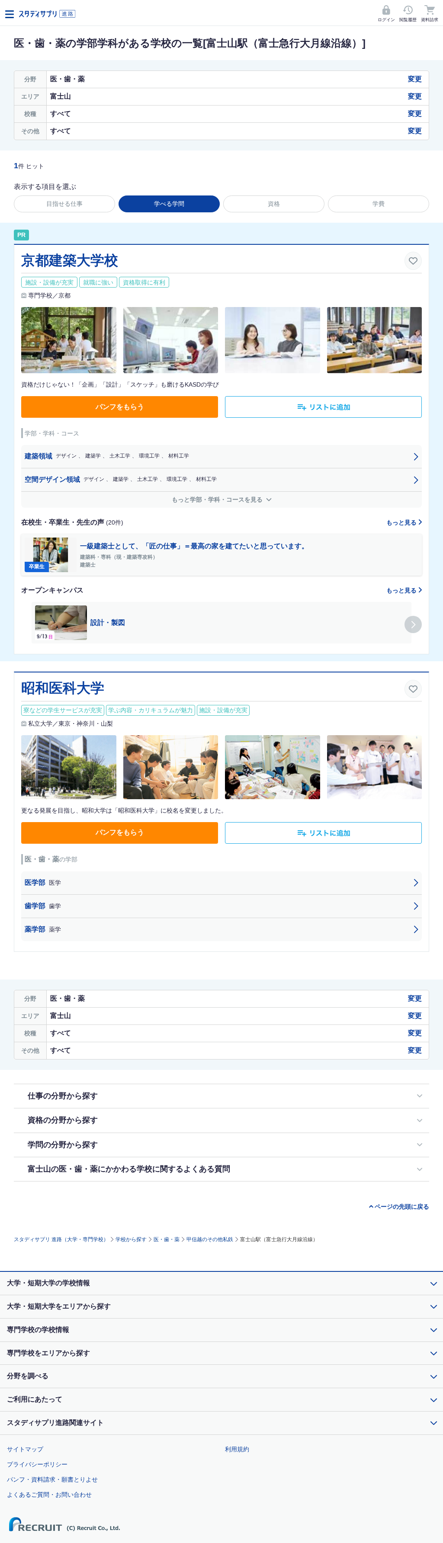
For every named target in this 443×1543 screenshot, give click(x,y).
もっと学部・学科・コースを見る (218, 499)
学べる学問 (169, 203)
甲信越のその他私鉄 (209, 1239)
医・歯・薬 (167, 1239)
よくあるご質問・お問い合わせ (49, 1494)
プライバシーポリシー (37, 1464)
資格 (274, 203)
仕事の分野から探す (63, 1096)
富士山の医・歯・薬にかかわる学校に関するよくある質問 (129, 1169)
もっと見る (402, 522)
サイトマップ (25, 1449)
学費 (378, 203)
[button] (413, 624)
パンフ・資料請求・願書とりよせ (52, 1479)
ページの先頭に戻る (402, 1206)
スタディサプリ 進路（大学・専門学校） (61, 1239)
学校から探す (131, 1239)
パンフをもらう (120, 406)
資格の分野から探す (63, 1120)
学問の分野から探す (63, 1144)
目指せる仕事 (64, 203)
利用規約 (237, 1449)
